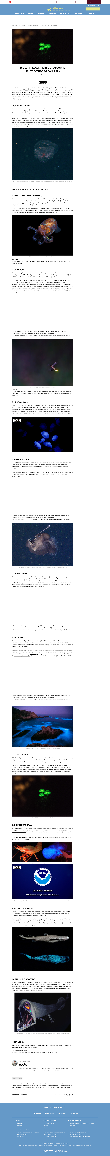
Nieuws (23, 25)
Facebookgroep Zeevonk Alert (22, 656)
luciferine (29, 277)
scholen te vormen (33, 584)
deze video (40, 986)
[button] (94, 2)
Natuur (18, 25)
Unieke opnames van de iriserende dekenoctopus (26, 261)
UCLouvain (58, 972)
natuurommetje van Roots (23, 393)
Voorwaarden (88, 1145)
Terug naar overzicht (20, 1094)
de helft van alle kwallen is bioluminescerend (30, 405)
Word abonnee (93, 9)
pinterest (63, 1113)
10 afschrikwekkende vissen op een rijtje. (26, 1047)
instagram (50, 1113)
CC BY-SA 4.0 (55, 1034)
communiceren (46, 584)
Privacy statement (63, 1145)
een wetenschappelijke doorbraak (41, 411)
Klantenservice (92, 5)
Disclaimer (55, 1145)
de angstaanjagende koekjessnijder (60, 911)
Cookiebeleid (81, 1145)
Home (13, 25)
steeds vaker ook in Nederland (55, 650)
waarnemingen (34, 654)
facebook (37, 1113)
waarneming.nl (65, 288)
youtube (75, 1113)
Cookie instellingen (72, 1145)
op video (62, 762)
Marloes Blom (26, 1061)
